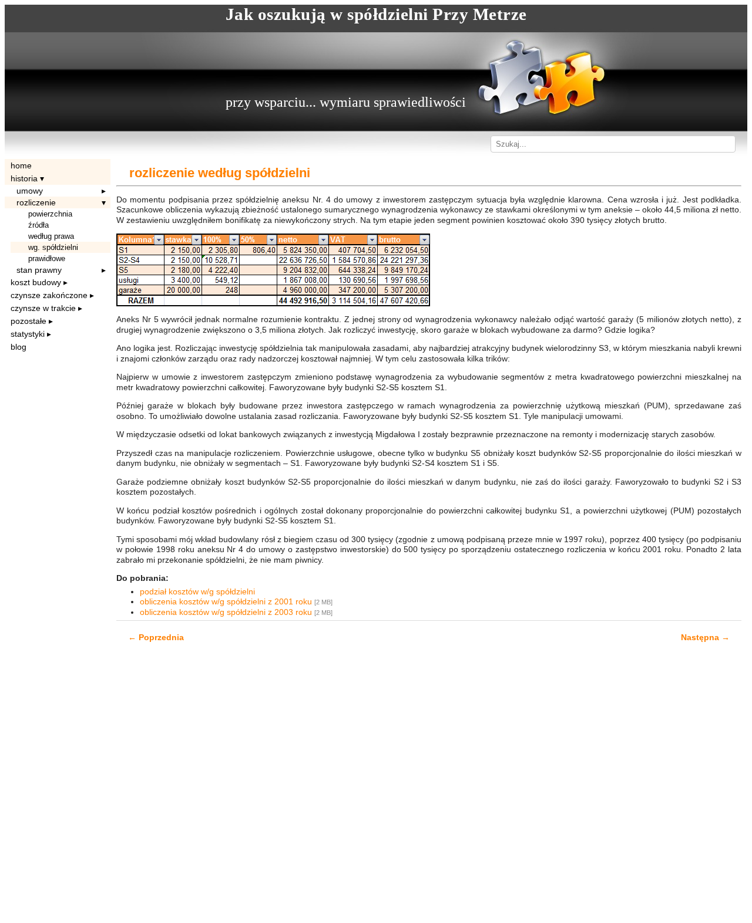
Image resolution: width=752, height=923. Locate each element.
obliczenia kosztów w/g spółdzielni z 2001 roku (227, 601)
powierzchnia (50, 213)
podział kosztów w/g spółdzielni (197, 591)
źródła (38, 225)
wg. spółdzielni (53, 247)
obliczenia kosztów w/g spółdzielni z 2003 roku (227, 612)
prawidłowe (46, 258)
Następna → (705, 637)
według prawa (51, 236)
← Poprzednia (156, 637)
